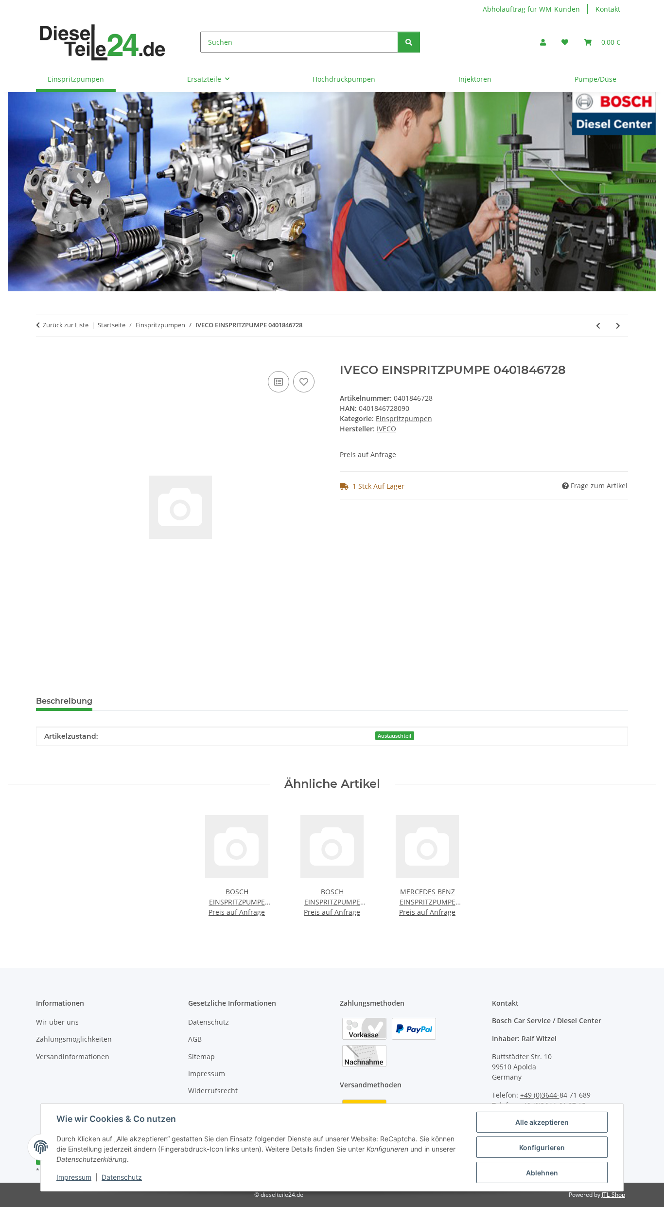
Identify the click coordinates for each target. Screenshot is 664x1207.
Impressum (73, 1177)
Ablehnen (542, 1173)
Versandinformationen (72, 1056)
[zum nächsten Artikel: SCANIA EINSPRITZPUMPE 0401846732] (618, 325)
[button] (543, 42)
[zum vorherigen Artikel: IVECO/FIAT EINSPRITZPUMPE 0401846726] (598, 325)
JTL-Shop (613, 1194)
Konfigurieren (542, 1147)
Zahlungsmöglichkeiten (74, 1039)
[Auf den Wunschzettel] (304, 381)
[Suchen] (409, 42)
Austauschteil (394, 735)
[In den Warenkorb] (44, 358)
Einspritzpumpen (404, 418)
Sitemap (201, 1056)
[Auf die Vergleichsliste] (278, 381)
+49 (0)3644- (539, 1095)
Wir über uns (57, 1022)
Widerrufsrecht (213, 1090)
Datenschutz (122, 1177)
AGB (195, 1039)
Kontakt (607, 9)
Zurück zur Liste (65, 324)
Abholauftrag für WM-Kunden (531, 9)
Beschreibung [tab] (64, 701)
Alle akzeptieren (542, 1122)
